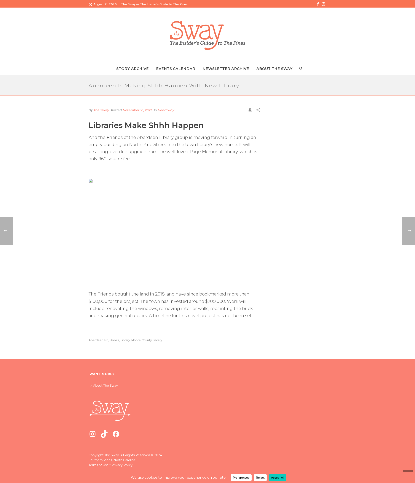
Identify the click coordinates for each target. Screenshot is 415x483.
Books (114, 340)
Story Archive (132, 69)
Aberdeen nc (98, 340)
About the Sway (274, 69)
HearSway (166, 110)
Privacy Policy (122, 465)
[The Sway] (207, 35)
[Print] (250, 109)
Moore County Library (146, 340)
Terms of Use (99, 465)
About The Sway (105, 386)
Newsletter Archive (226, 69)
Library (125, 340)
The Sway (101, 110)
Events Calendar (175, 69)
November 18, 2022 (137, 110)
